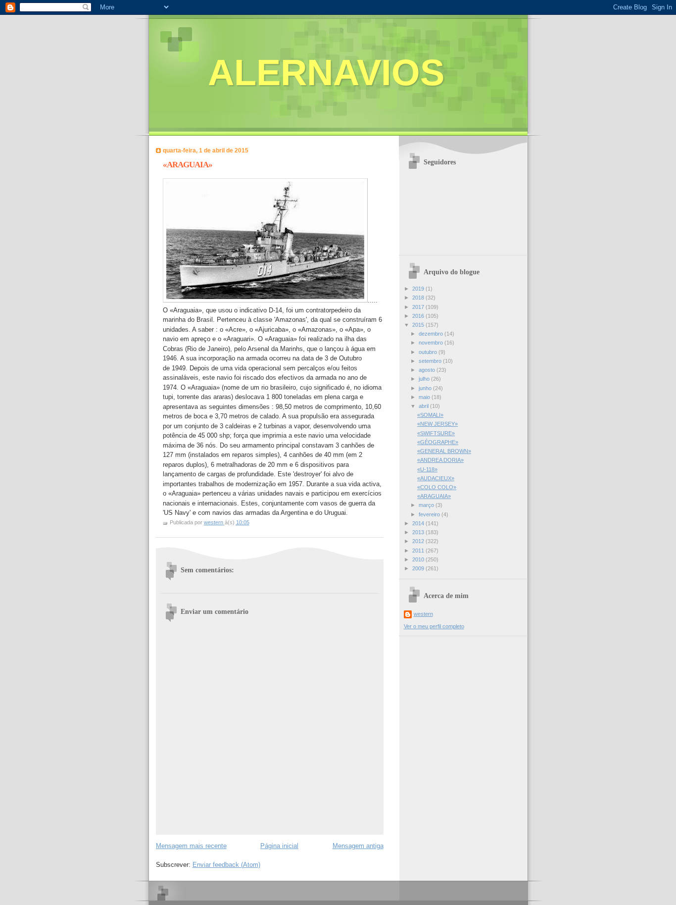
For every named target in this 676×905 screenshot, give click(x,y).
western (423, 614)
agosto (427, 370)
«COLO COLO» (436, 487)
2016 (419, 316)
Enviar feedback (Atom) (226, 864)
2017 (419, 307)
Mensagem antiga (358, 846)
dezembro (431, 334)
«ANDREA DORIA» (440, 460)
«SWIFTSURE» (436, 433)
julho (425, 379)
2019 (419, 289)
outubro (428, 352)
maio (425, 397)
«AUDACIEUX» (435, 478)
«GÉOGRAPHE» (437, 442)
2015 (419, 325)
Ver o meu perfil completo (434, 626)
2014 (419, 523)
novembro (431, 343)
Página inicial (279, 846)
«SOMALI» (430, 415)
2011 (419, 550)
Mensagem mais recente (191, 846)
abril (424, 406)
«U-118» (427, 469)
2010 (419, 559)
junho (426, 388)
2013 (419, 532)
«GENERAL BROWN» (444, 451)
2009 (419, 568)
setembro (431, 361)
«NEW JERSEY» (437, 424)
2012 (419, 541)
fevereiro (430, 514)
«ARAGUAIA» (434, 496)
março (427, 505)
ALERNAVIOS (326, 72)
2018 (419, 298)
